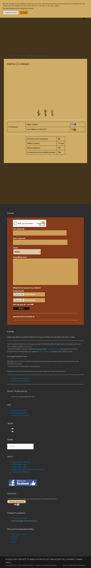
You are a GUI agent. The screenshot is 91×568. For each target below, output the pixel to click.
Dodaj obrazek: (18, 291)
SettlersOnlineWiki (28, 565)
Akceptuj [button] (24, 12)
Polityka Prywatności (19, 518)
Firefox (14, 539)
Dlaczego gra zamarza (20, 413)
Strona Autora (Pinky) (19, 534)
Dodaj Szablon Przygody (20, 381)
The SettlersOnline (53, 349)
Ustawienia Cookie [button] (11, 12)
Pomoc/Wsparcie (45, 351)
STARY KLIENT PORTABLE (21, 472)
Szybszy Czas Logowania (21, 415)
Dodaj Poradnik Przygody (20, 378)
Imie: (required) (18, 229)
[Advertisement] (45, 34)
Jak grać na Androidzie (20, 410)
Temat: (15, 248)
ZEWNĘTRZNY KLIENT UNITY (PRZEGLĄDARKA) (28, 469)
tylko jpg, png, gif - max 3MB (23, 304)
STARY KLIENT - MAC (19, 465)
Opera (14, 542)
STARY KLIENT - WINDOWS (21, 462)
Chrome (14, 537)
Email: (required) (19, 238)
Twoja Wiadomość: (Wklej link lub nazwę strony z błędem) (27, 272)
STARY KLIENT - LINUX (19, 467)
